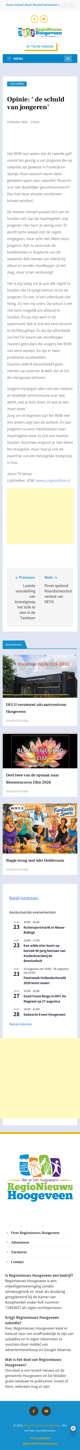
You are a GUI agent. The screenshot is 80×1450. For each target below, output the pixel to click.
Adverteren (20, 1242)
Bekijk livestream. (24, 897)
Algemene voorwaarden (40, 1443)
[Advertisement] (40, 516)
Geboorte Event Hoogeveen (45, 1014)
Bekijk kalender (20, 1024)
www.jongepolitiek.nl (53, 480)
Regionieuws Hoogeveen (42, 1425)
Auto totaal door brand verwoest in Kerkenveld (33, 4)
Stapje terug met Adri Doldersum (35, 860)
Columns (17, 84)
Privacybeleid (40, 1438)
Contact (17, 1261)
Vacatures (19, 1252)
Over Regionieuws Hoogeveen (35, 1232)
